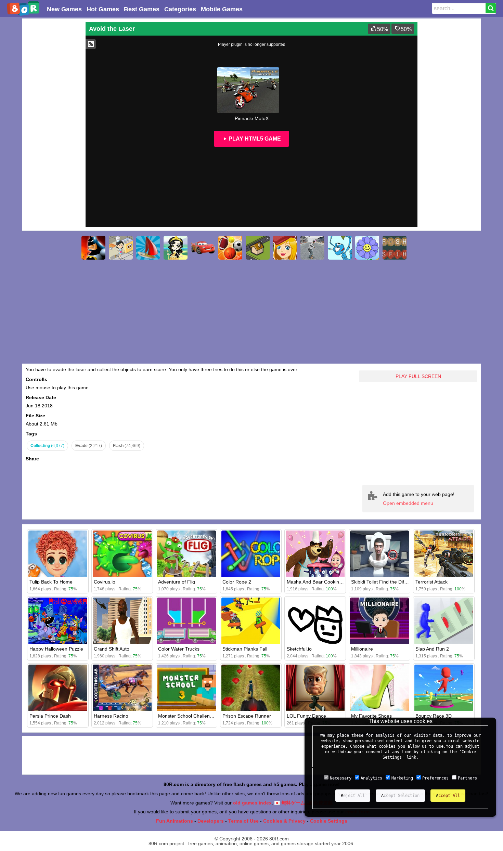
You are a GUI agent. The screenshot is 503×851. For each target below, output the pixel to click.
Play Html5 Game (254, 139)
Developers (210, 821)
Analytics (371, 778)
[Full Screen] (91, 44)
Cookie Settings (328, 821)
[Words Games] (395, 248)
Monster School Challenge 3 (188, 716)
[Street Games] (312, 248)
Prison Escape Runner (246, 716)
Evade (88, 445)
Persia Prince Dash (50, 716)
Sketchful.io (299, 649)
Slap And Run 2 (432, 649)
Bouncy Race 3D (433, 716)
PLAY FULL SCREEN (418, 376)
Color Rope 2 (236, 582)
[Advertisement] (53, 124)
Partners (467, 778)
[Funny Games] (285, 248)
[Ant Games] (340, 248)
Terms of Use (243, 821)
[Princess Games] (176, 248)
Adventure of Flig (176, 582)
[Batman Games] (93, 248)
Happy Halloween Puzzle (56, 649)
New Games (64, 9)
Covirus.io (104, 582)
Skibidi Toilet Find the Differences (387, 582)
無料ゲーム (292, 803)
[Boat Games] (148, 248)
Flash (126, 445)
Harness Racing (111, 716)
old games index (252, 803)
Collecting (47, 445)
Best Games (141, 9)
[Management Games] (121, 248)
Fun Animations (174, 821)
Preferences (435, 778)
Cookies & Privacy (284, 821)
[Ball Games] (230, 248)
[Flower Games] (367, 248)
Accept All (448, 795)
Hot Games (103, 9)
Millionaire (362, 649)
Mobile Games (222, 9)
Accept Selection (400, 795)
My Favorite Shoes (371, 716)
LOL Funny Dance (306, 716)
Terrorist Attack (431, 582)
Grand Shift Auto (111, 649)
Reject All (353, 795)
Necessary (340, 778)
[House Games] (258, 248)
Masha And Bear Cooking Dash (320, 582)
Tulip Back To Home (51, 582)
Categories (180, 9)
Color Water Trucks (178, 649)
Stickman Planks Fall (244, 649)
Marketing (402, 778)
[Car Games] (203, 248)
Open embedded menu (408, 503)
